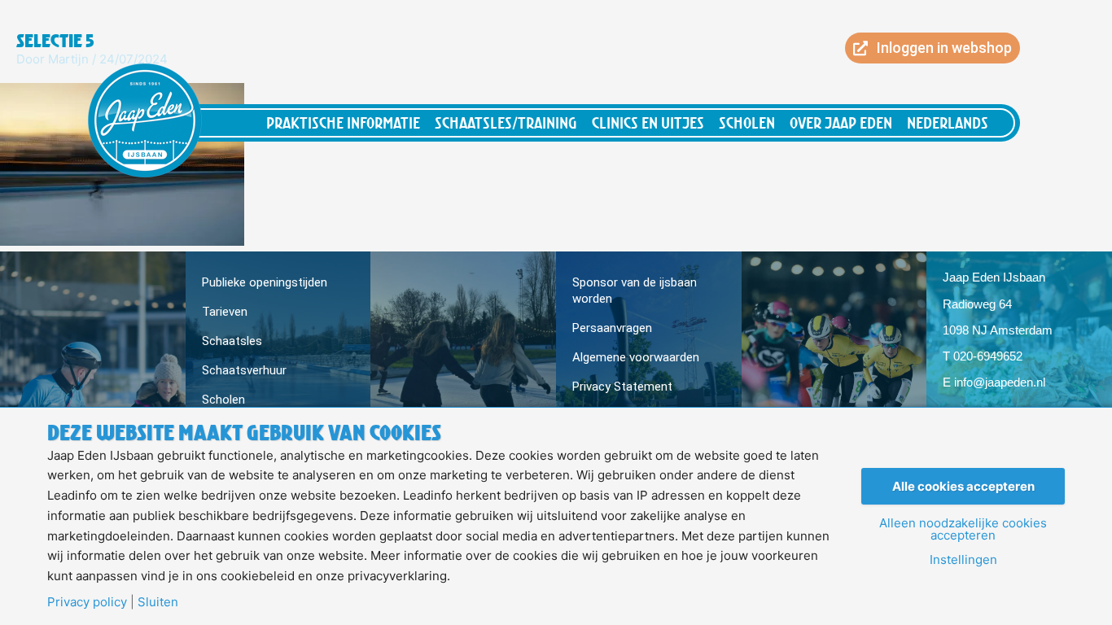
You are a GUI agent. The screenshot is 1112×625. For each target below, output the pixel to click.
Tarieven (224, 311)
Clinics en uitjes (648, 122)
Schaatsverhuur (244, 370)
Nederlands (947, 122)
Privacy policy (87, 602)
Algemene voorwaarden (635, 357)
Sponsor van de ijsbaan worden (634, 290)
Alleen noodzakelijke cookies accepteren (963, 529)
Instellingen (963, 559)
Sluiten (158, 602)
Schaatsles (232, 341)
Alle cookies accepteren (963, 486)
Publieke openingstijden (264, 282)
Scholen (747, 122)
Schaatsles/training (506, 122)
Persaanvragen (612, 328)
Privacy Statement (622, 386)
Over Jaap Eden (841, 122)
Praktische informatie (343, 122)
